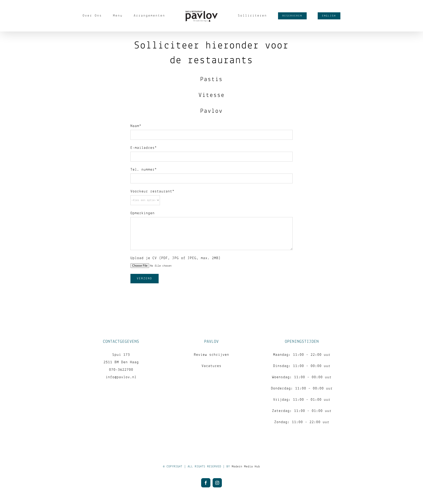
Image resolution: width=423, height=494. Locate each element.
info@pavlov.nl (121, 377)
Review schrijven (211, 355)
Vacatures (211, 366)
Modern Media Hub (246, 466)
